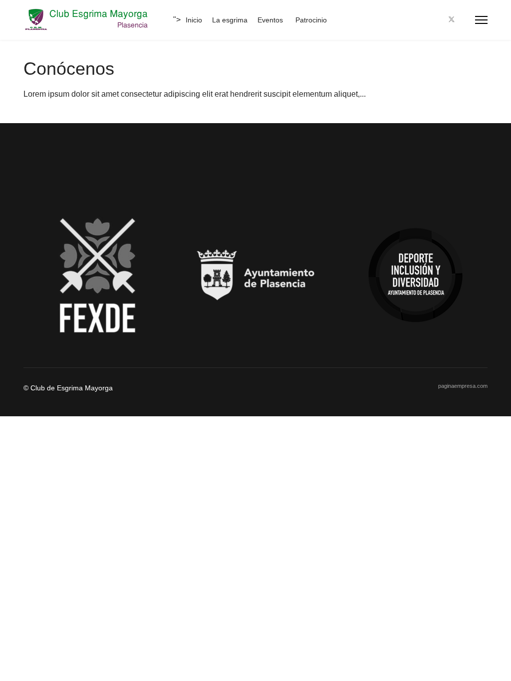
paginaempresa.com (463, 386)
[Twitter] (451, 19)
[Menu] (481, 20)
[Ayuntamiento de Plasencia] (255, 275)
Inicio (194, 20)
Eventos (270, 20)
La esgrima (230, 20)
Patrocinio (311, 20)
